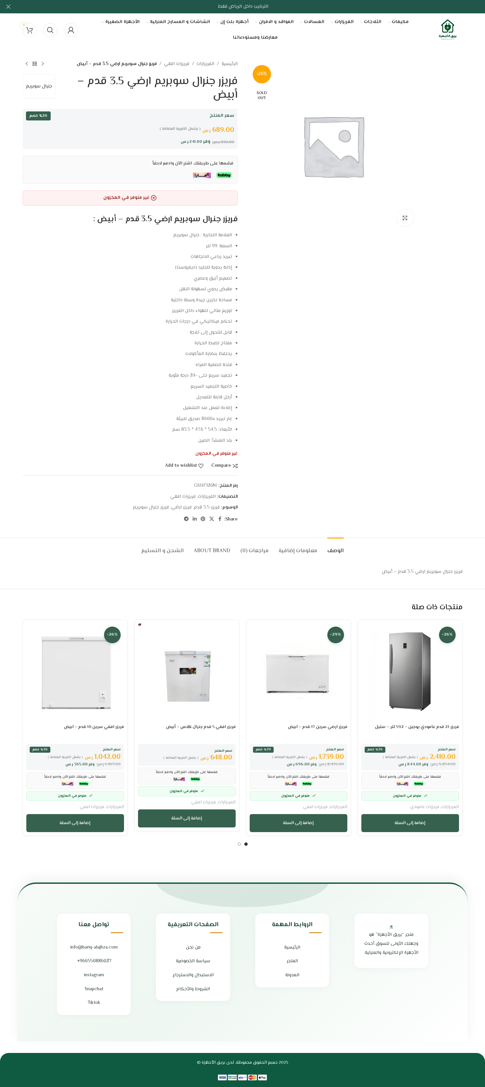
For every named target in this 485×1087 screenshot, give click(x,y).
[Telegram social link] (186, 519)
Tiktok (94, 1003)
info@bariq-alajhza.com (94, 947)
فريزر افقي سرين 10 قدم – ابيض (94, 727)
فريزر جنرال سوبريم (151, 507)
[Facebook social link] (220, 519)
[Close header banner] (8, 6)
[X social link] (211, 519)
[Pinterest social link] (203, 519)
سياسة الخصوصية (193, 961)
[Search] (50, 30)
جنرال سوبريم (39, 86)
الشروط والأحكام (193, 989)
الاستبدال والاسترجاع (193, 975)
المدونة (292, 975)
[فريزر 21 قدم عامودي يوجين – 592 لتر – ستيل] (410, 672)
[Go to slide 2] (239, 844)
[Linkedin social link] (195, 519)
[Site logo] (448, 30)
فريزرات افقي (176, 64)
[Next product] (27, 64)
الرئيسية (230, 64)
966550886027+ (94, 961)
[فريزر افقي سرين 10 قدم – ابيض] (75, 672)
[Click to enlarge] (405, 218)
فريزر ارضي (181, 507)
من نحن (193, 947)
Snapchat (94, 989)
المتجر (292, 961)
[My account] (71, 30)
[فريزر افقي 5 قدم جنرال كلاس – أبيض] (187, 672)
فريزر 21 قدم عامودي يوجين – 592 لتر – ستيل (417, 727)
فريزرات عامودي (424, 806)
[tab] (335, 547)
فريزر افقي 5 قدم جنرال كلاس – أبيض (201, 727)
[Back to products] (35, 64)
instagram (94, 975)
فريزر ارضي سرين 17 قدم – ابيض (317, 727)
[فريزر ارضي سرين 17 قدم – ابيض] (298, 672)
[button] (410, 823)
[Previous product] (43, 64)
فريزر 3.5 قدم (207, 507)
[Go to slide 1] (246, 844)
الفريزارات (205, 64)
